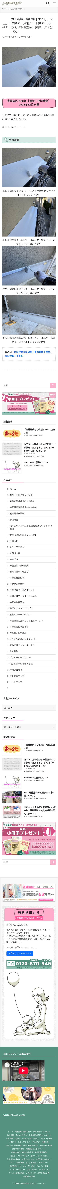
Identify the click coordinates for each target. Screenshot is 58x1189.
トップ (10, 1132)
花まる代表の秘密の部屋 (21, 664)
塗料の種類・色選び (19, 572)
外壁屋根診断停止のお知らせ (23, 507)
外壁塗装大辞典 (43, 1173)
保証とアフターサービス (21, 608)
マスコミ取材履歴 (18, 633)
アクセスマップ (17, 676)
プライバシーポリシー (20, 657)
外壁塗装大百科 (29, 1176)
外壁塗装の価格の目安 (23, 1132)
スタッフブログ (17, 547)
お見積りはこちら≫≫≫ (19, 953)
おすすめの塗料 (17, 584)
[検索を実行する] (53, 385)
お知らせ (14, 541)
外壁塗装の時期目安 (19, 627)
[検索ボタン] (47, 3)
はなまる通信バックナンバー (23, 639)
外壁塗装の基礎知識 (19, 565)
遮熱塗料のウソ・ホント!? (22, 645)
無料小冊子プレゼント (41, 1132)
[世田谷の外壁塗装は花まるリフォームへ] (11, 3)
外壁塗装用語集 (17, 602)
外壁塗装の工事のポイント (22, 590)
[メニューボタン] (54, 3)
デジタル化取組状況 (16, 1173)
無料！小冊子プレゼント (21, 495)
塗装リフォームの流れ (20, 614)
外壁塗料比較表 (17, 578)
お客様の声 (15, 553)
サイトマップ (16, 682)
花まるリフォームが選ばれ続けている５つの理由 (31, 527)
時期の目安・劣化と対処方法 (23, 596)
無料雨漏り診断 (17, 513)
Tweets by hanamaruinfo (13, 1115)
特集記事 (14, 559)
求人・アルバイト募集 (39, 1166)
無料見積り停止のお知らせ (22, 501)
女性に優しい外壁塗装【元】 (23, 535)
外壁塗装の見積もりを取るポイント (26, 621)
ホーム (13, 489)
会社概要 (14, 520)
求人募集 (14, 651)
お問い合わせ (16, 670)
